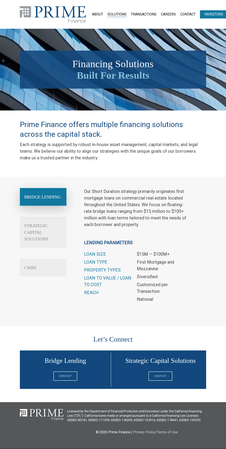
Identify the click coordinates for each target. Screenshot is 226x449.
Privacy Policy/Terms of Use (155, 432)
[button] (43, 197)
